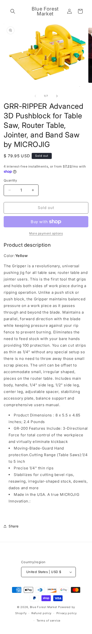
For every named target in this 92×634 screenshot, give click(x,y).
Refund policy (41, 613)
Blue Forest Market (43, 607)
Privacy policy (66, 613)
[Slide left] (35, 96)
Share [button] (14, 526)
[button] (12, 11)
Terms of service (48, 620)
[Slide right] (57, 96)
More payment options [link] (46, 233)
